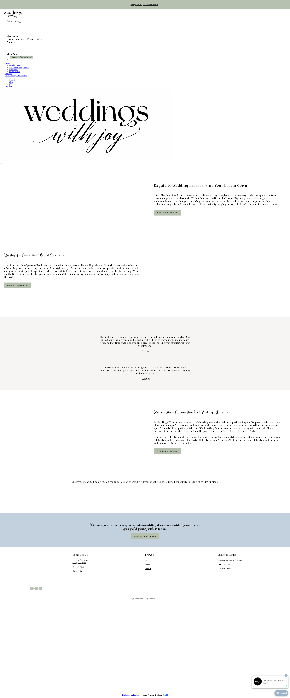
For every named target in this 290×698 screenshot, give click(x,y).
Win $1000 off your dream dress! (144, 4)
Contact (12, 80)
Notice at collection (130, 695)
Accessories (13, 70)
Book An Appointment (167, 212)
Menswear (12, 36)
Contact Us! (77, 571)
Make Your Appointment (145, 536)
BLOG (147, 564)
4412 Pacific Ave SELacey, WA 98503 (80, 561)
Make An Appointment (21, 57)
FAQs (11, 84)
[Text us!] (281, 693)
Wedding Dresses (15, 66)
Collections (13, 22)
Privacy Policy (139, 598)
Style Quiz (13, 54)
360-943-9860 (78, 567)
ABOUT (148, 568)
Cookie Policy (153, 598)
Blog (11, 82)
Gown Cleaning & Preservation (24, 39)
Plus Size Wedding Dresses (19, 68)
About (10, 42)
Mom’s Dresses (14, 72)
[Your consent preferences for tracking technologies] (286, 686)
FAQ (146, 560)
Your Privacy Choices (152, 695)
